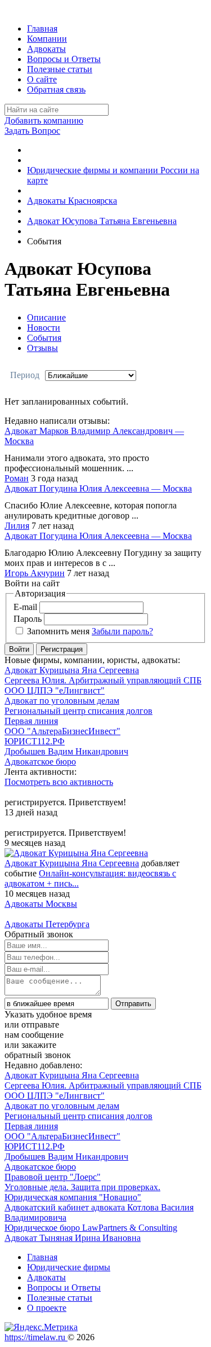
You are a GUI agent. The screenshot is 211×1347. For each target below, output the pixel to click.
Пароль (28, 619)
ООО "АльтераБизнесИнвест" (62, 731)
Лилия (17, 525)
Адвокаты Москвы (41, 904)
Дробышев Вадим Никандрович (66, 751)
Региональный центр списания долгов (78, 711)
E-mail (25, 607)
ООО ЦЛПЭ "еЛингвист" (55, 690)
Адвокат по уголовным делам (62, 700)
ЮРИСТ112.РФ (35, 741)
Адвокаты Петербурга (47, 924)
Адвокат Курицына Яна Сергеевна (72, 670)
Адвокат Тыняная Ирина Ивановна (73, 1238)
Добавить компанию (44, 120)
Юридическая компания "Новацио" (73, 1197)
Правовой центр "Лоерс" (53, 1177)
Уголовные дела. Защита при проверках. (82, 1187)
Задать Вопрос (32, 130)
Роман (17, 478)
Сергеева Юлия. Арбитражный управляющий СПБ (103, 680)
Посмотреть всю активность (59, 782)
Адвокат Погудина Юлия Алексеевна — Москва (98, 488)
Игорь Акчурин (35, 573)
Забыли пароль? (122, 631)
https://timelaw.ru (36, 1337)
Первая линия (31, 721)
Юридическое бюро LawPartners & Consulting (91, 1227)
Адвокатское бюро (40, 761)
